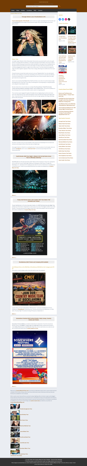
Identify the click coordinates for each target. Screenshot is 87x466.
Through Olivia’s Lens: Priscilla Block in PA (33, 16)
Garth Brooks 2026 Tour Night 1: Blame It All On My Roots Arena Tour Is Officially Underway (33, 157)
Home (12, 10)
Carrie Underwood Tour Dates (66, 157)
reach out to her (31, 148)
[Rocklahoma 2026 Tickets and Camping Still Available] (72, 50)
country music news (35, 400)
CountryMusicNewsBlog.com (17, 402)
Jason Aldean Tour (24, 431)
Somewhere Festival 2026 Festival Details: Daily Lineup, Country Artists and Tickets (33, 319)
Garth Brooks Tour (24, 442)
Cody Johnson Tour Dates (65, 130)
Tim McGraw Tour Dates (16, 455)
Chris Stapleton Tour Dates (65, 155)
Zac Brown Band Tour (25, 437)
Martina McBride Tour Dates (65, 141)
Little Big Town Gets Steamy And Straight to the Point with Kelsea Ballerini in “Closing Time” (66, 100)
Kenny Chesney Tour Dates (65, 153)
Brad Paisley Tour (24, 414)
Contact (40, 10)
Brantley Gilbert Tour (25, 448)
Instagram (18, 148)
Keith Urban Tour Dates (64, 151)
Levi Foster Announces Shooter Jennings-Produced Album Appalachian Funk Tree (66, 113)
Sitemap (60, 459)
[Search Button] (59, 6)
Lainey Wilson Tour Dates (65, 146)
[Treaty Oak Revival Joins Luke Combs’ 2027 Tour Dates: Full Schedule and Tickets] (63, 50)
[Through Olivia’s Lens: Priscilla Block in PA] (63, 30)
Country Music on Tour (55, 462)
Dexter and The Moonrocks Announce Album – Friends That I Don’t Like (66, 95)
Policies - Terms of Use (52, 459)
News (17, 10)
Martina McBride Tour (25, 425)
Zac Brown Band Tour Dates (65, 139)
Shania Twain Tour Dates (64, 123)
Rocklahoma (21, 309)
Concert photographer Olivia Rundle (20, 20)
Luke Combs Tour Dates (64, 160)
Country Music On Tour (30, 209)
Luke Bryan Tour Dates (64, 137)
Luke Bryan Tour (24, 454)
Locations (29, 10)
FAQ (35, 10)
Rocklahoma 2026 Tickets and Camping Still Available (33, 262)
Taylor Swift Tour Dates (64, 125)
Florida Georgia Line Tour (26, 408)
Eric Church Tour (24, 420)
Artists (23, 10)
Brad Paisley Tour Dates (64, 132)
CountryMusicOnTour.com (22, 390)
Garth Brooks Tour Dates (65, 144)
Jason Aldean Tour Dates (64, 135)
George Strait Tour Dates (65, 121)
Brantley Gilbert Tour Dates (65, 128)
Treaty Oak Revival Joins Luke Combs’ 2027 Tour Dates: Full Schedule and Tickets (33, 200)
